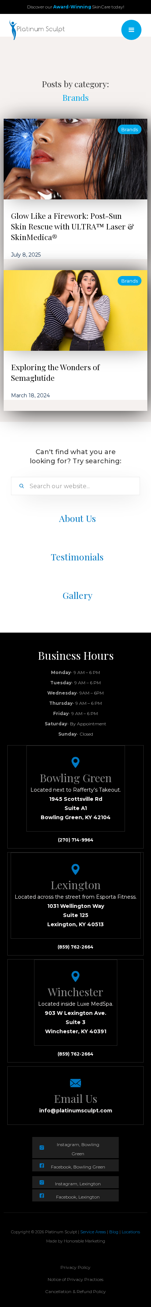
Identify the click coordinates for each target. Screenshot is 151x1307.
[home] (35, 30)
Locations (131, 1231)
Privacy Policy (75, 1267)
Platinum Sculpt (61, 1231)
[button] (131, 30)
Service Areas (93, 1231)
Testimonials (77, 557)
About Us (77, 518)
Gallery (77, 595)
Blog (114, 1231)
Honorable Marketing (84, 1241)
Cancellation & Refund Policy (75, 1291)
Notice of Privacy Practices (75, 1279)
